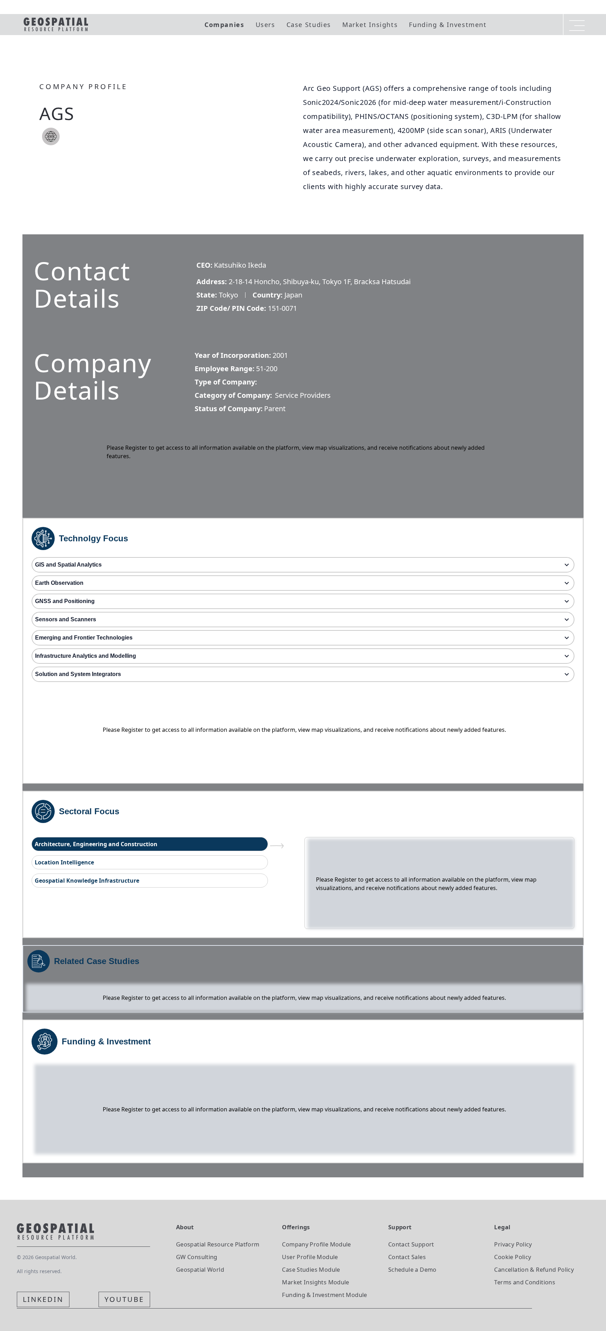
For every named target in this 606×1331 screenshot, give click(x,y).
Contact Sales (407, 1257)
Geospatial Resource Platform (218, 1244)
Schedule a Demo (412, 1269)
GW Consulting (196, 1257)
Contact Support (411, 1244)
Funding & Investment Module (324, 1295)
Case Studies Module (311, 1269)
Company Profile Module (316, 1244)
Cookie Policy (512, 1257)
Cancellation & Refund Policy (534, 1269)
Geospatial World (200, 1269)
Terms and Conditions (524, 1282)
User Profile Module (310, 1257)
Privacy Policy (513, 1244)
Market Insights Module (315, 1282)
